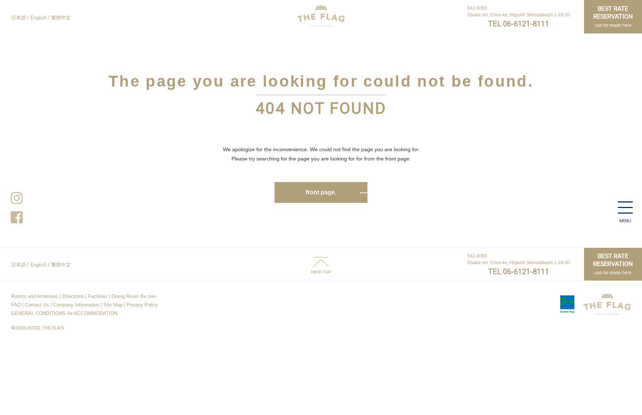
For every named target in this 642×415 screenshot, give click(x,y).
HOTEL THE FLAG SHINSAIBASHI (321, 16)
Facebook (17, 217)
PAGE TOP (321, 272)
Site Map (113, 305)
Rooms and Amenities (34, 296)
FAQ (16, 305)
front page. (321, 192)
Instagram (17, 198)
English (38, 17)
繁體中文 (61, 17)
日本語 (18, 17)
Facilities (97, 296)
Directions (73, 296)
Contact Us (37, 305)
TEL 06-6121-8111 (518, 23)
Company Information (76, 305)
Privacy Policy (142, 305)
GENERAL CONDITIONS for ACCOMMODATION (64, 313)
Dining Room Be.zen (133, 296)
